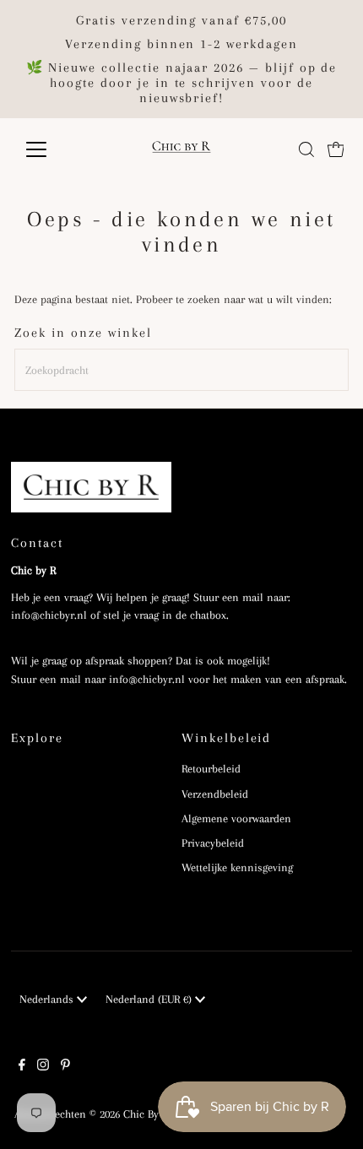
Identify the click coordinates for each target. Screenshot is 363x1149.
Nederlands (48, 999)
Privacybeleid (213, 843)
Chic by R (145, 1114)
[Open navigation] (54, 149)
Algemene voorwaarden (236, 818)
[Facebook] (22, 1067)
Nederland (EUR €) (150, 999)
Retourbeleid (211, 768)
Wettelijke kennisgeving (237, 867)
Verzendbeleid (215, 794)
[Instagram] (43, 1067)
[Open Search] (306, 149)
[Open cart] (336, 149)
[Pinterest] (65, 1067)
